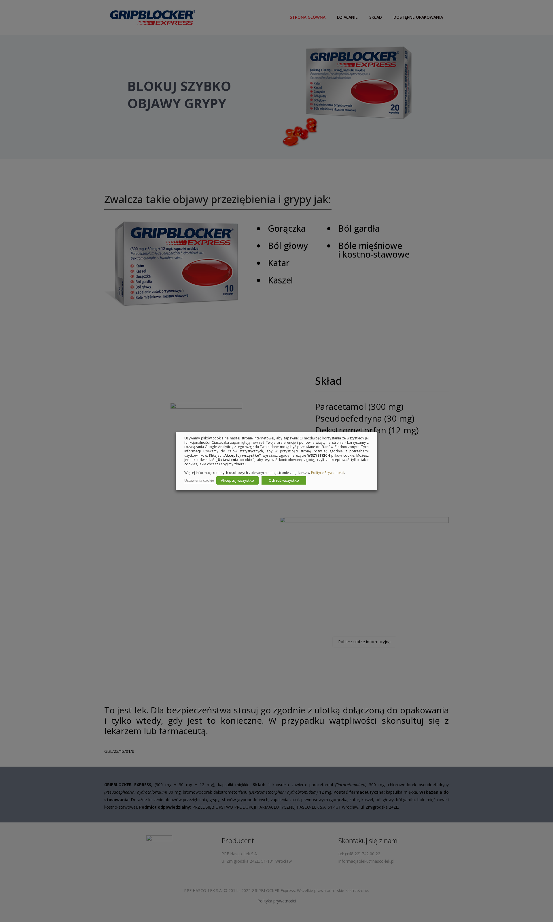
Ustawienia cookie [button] (199, 480)
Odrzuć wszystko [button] (284, 480)
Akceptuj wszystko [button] (237, 480)
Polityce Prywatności (327, 472)
